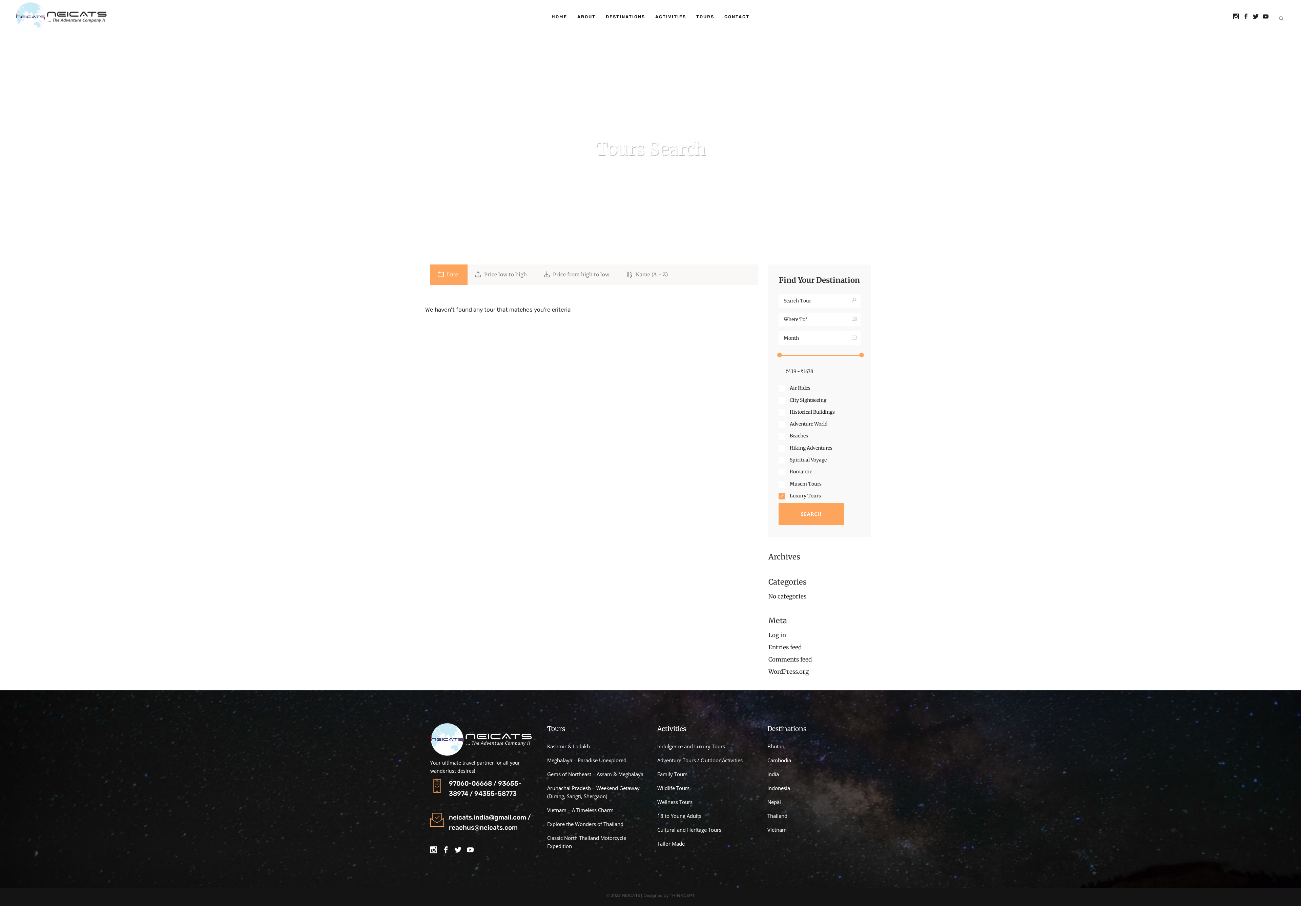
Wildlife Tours (673, 788)
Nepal (774, 802)
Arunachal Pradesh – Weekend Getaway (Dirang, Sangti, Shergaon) (593, 792)
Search (811, 514)
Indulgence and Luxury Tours (691, 746)
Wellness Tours (675, 802)
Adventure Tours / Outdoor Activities (700, 760)
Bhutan (775, 746)
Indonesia (778, 788)
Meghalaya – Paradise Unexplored (586, 760)
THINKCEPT (682, 895)
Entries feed (785, 647)
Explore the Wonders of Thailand (585, 824)
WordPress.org (788, 671)
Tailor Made (671, 843)
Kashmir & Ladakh (568, 746)
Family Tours (672, 774)
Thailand (777, 815)
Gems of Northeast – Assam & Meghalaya (595, 774)
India (773, 774)
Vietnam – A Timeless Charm (581, 810)
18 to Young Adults (679, 815)
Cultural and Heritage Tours (689, 829)
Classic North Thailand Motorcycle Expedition (586, 841)
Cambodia (779, 760)
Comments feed (790, 659)
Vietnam (777, 829)
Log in (777, 635)
